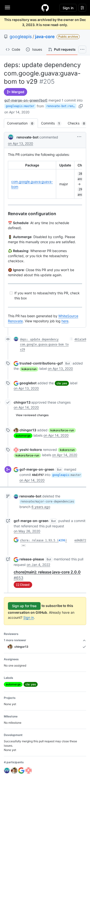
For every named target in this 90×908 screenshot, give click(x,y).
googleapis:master (20, 106)
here (64, 321)
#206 (62, 540)
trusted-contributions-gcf (41, 363)
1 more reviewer (15, 640)
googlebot (27, 383)
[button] (79, 136)
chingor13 (22, 402)
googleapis (21, 36)
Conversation (22, 123)
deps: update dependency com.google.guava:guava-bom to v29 (44, 344)
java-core (45, 36)
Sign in (28, 617)
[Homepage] (45, 8)
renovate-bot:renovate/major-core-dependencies (61, 106)
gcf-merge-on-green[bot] (26, 100)
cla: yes (62, 383)
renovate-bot (27, 137)
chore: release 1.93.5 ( (39, 540)
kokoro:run (29, 369)
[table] (45, 180)
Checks (79, 123)
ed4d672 (80, 540)
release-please (31, 559)
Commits (53, 123)
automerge (23, 435)
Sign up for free (24, 606)
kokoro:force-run (62, 430)
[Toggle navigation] (7, 7)
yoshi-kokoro (30, 449)
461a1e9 (80, 339)
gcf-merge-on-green (36, 469)
